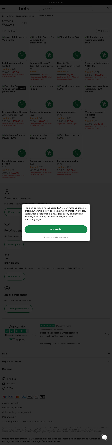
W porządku (56, 229)
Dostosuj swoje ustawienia (56, 236)
